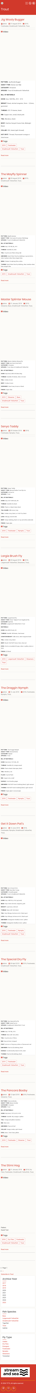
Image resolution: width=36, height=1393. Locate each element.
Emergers (5, 1346)
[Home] (2, 3)
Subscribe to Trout (7, 1274)
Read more (4, 155)
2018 (27, 430)
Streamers (21, 562)
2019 (26, 24)
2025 (4, 1302)
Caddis (4, 1341)
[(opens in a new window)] (18, 1372)
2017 (4, 1283)
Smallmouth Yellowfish (17, 26)
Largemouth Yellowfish (9, 562)
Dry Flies (11, 1239)
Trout (27, 26)
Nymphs (12, 433)
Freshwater (5, 26)
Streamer (4, 306)
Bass (9, 306)
